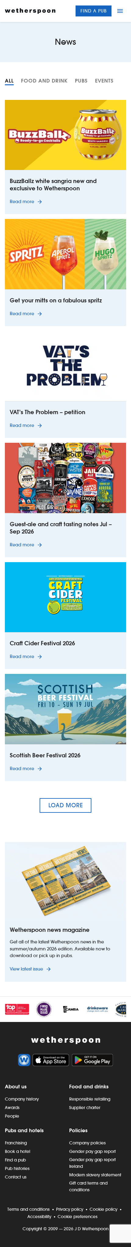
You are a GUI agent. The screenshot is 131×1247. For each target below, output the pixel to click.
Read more (27, 201)
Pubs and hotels (24, 1130)
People (12, 1116)
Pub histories (17, 1168)
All (9, 80)
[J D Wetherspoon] (30, 11)
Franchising (16, 1143)
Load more (65, 805)
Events (104, 80)
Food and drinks (88, 1086)
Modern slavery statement (95, 1175)
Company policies (87, 1143)
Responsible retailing (89, 1099)
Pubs (81, 80)
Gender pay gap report (92, 1151)
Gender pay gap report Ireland (92, 1163)
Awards (12, 1107)
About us (16, 1086)
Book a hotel (17, 1151)
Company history (22, 1099)
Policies (78, 1130)
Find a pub (93, 11)
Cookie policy (103, 1209)
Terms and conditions (28, 1209)
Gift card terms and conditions (88, 1186)
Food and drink (44, 80)
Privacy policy (69, 1209)
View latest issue (27, 969)
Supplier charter (84, 1107)
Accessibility (39, 1216)
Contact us (16, 1177)
